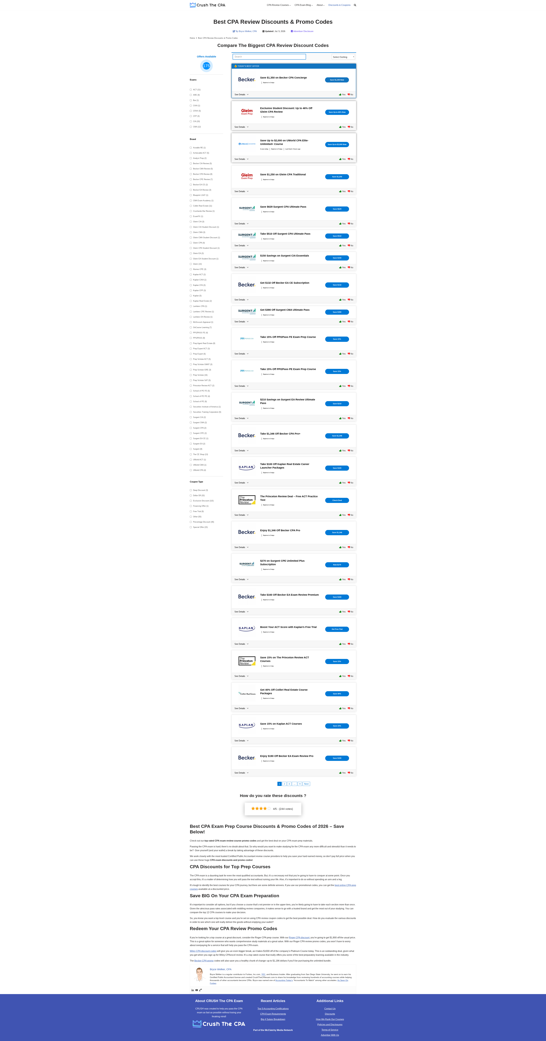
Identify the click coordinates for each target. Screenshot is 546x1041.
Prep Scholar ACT (202, 359)
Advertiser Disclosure (303, 31)
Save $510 (337, 236)
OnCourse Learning (202, 327)
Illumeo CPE (199, 269)
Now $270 (337, 565)
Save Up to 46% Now (337, 112)
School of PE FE (201, 391)
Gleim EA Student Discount (205, 259)
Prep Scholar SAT (202, 380)
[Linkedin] (192, 990)
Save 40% (337, 694)
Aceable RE (199, 148)
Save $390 (337, 312)
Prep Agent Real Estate (204, 343)
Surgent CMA (200, 422)
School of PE (200, 401)
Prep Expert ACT (201, 349)
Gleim (197, 264)
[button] (290, 5)
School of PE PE (201, 396)
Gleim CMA (199, 232)
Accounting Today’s (284, 980)
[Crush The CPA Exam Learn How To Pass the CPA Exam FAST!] (207, 5)
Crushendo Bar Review (204, 211)
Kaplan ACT (199, 274)
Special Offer (200, 527)
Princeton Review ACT (203, 385)
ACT (196, 90)
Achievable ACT (201, 153)
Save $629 (337, 209)
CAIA (196, 106)
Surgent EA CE (200, 438)
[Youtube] (196, 990)
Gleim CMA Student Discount (206, 237)
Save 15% (337, 339)
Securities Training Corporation (207, 412)
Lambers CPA (200, 306)
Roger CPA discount (299, 937)
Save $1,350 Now (337, 80)
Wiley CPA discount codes (203, 951)
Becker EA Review (202, 190)
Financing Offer (200, 506)
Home (192, 38)
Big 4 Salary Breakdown (273, 1019)
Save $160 (337, 597)
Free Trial (198, 511)
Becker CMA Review (203, 169)
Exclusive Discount (203, 501)
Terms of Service (329, 1030)
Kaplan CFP (199, 290)
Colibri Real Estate (202, 206)
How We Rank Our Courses (330, 1019)
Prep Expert (199, 354)
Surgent (197, 449)
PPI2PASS (199, 338)
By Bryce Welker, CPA (246, 31)
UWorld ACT (199, 460)
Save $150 (337, 258)
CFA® (197, 111)
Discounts (330, 1014)
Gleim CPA (199, 243)
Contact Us (330, 1008)
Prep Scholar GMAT (202, 364)
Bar (196, 100)
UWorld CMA (199, 465)
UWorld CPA (199, 470)
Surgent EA (199, 444)
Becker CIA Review (202, 163)
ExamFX (198, 216)
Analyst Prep (199, 158)
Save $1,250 (337, 177)
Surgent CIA (199, 417)
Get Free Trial (337, 629)
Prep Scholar (200, 375)
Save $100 (337, 468)
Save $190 (337, 758)
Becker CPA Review (202, 174)
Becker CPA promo (204, 961)
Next (306, 784)
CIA (196, 121)
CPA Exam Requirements (273, 1014)
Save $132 (337, 285)
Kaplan (197, 296)
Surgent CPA (199, 428)
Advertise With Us (330, 1035)
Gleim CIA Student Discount (206, 227)
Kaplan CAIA (199, 280)
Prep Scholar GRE (202, 370)
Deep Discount (200, 490)
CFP (196, 116)
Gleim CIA (198, 222)
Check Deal (337, 500)
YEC (263, 974)
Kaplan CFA (199, 285)
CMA (197, 127)
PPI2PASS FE (200, 333)
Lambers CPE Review (203, 312)
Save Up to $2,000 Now (337, 144)
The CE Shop (200, 454)
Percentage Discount (203, 522)
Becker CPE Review (203, 179)
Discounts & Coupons (339, 5)
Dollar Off (199, 495)
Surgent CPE (200, 433)
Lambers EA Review (202, 317)
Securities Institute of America (207, 407)
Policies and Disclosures (329, 1024)
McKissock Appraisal (203, 322)
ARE (196, 95)
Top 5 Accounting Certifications (273, 1008)
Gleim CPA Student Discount (206, 248)
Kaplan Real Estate (202, 301)
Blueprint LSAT (200, 195)
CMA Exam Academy (203, 200)
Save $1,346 (337, 436)
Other (197, 517)
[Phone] (200, 990)
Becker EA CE (200, 185)
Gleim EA (198, 253)
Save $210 (337, 404)
